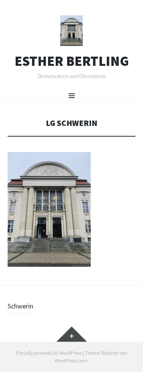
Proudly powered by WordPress (49, 353)
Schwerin (20, 306)
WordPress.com (71, 360)
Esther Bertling (71, 61)
